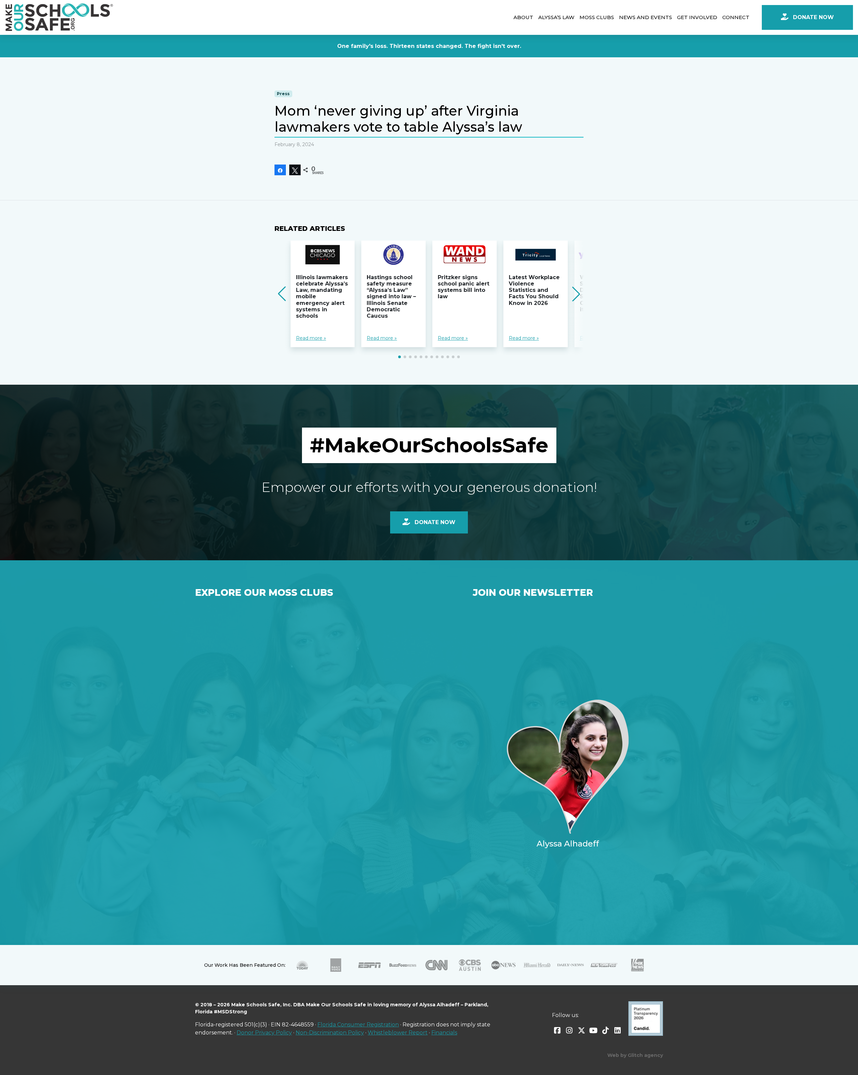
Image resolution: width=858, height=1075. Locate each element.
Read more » (311, 338)
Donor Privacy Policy (264, 1032)
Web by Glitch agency (635, 1055)
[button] (399, 357)
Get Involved (697, 17)
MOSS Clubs (596, 17)
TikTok (605, 1030)
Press (283, 93)
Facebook (557, 1030)
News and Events (645, 17)
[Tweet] (295, 170)
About (523, 17)
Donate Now (812, 17)
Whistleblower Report (398, 1032)
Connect (735, 17)
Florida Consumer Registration (358, 1024)
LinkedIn (617, 1030)
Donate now (434, 522)
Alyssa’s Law (556, 17)
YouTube (593, 1030)
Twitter (581, 1030)
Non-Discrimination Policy (330, 1032)
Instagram (569, 1030)
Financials (444, 1032)
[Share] (280, 170)
